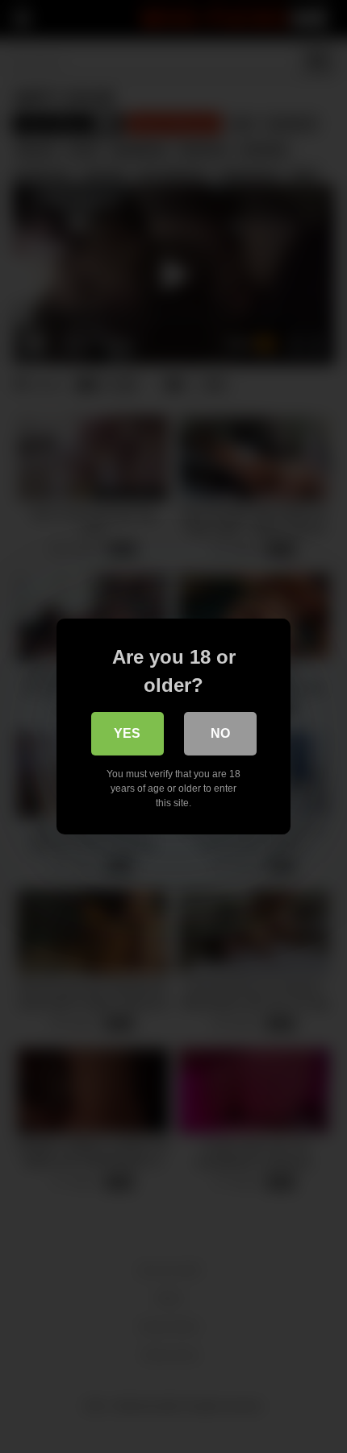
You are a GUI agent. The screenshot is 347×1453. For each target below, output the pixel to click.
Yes (127, 733)
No (220, 733)
